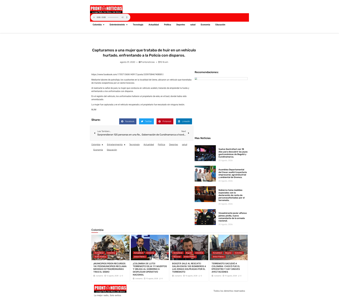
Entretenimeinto (117, 24)
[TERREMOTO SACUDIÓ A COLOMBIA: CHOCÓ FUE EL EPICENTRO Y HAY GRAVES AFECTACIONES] (229, 247)
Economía (205, 24)
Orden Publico (100, 257)
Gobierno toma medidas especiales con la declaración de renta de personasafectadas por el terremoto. (231, 195)
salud (192, 24)
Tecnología (138, 24)
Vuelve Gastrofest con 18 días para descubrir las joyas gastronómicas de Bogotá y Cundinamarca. (233, 153)
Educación (220, 24)
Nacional (176, 257)
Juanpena (99, 276)
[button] (127, 121)
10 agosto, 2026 (152, 278)
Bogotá (189, 253)
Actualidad (154, 24)
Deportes (180, 24)
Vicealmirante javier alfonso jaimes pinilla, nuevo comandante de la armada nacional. (232, 217)
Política (167, 24)
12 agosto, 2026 (112, 276)
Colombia (97, 24)
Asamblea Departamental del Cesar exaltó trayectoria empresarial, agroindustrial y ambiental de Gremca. (232, 173)
